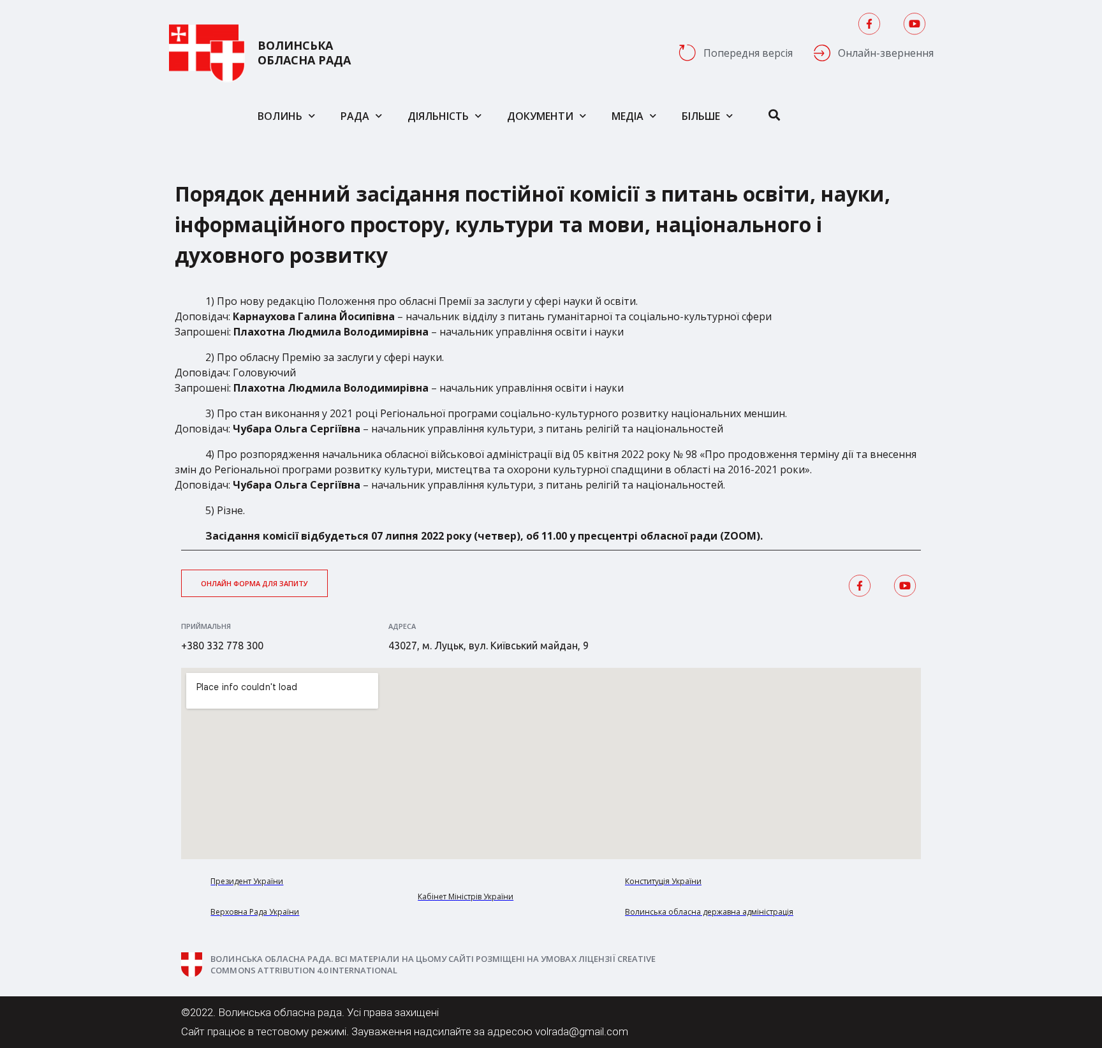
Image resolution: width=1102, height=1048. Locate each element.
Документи (540, 116)
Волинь (280, 116)
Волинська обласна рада (304, 53)
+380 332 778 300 (222, 645)
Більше (701, 116)
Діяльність (438, 116)
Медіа (627, 116)
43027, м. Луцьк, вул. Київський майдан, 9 (488, 645)
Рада (355, 116)
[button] (254, 583)
